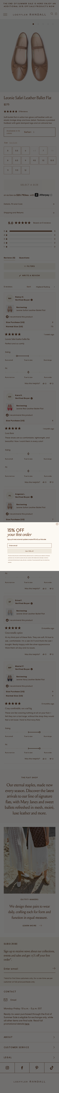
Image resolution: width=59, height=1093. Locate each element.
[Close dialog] (57, 524)
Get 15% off (29, 551)
